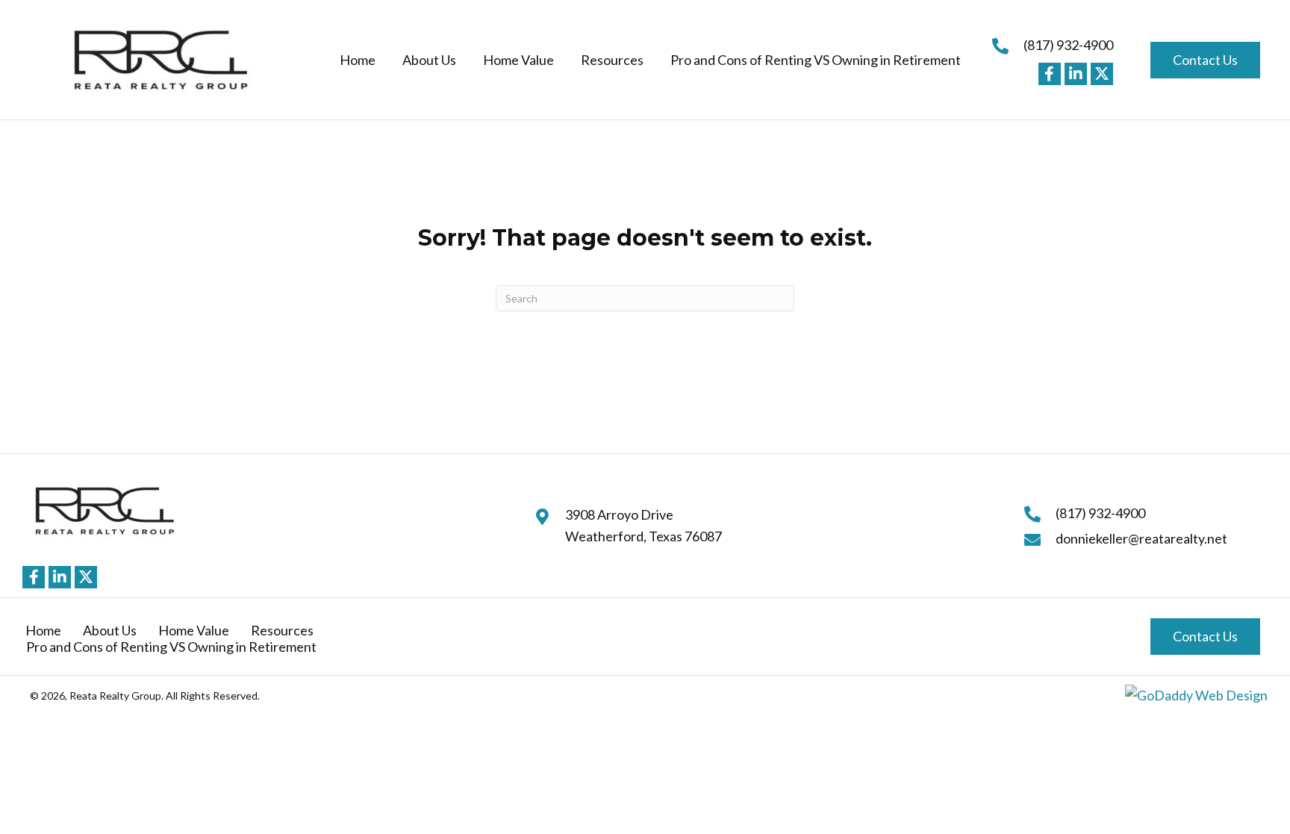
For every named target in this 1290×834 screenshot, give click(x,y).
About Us (110, 630)
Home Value (193, 630)
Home (43, 630)
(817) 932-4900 (1068, 45)
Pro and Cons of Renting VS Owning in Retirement (171, 646)
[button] (1049, 74)
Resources (282, 630)
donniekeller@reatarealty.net (1141, 538)
